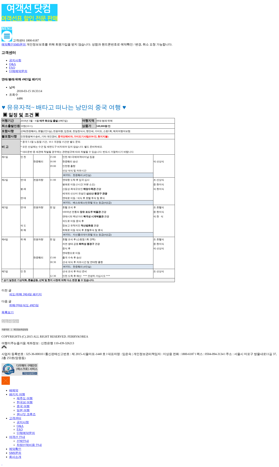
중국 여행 (23, 406)
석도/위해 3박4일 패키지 (25, 294)
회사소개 (15, 456)
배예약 (13, 390)
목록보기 (8, 312)
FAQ (12, 67)
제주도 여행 (25, 398)
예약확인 (8, 44)
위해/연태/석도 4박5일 (24, 305)
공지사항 (15, 60)
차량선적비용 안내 (29, 445)
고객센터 (15, 418)
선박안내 (23, 441)
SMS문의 (20, 44)
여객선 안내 (17, 437)
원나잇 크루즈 (26, 414)
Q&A (12, 64)
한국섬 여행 (25, 402)
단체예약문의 (18, 71)
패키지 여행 (17, 394)
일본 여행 (23, 410)
